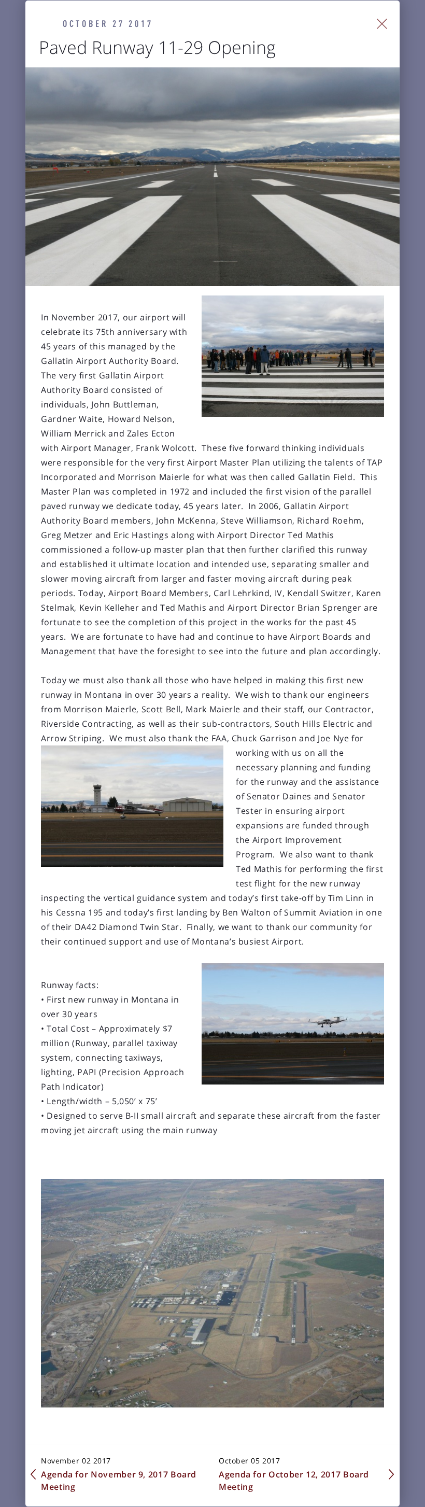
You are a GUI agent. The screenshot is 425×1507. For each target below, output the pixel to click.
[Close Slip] (382, 24)
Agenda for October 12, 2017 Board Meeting (294, 1480)
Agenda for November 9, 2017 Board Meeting (118, 1480)
